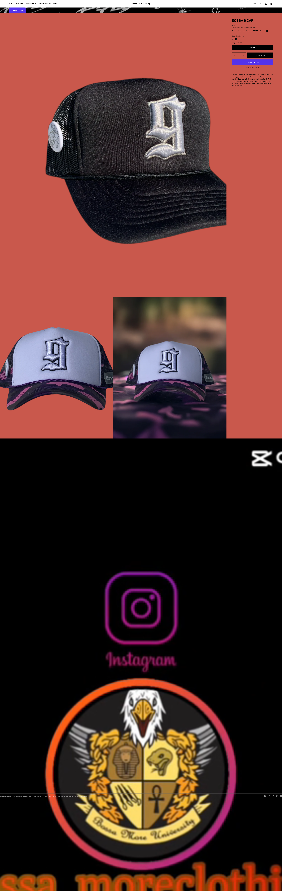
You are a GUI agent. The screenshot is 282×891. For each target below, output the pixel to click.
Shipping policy (69, 796)
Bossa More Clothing (11, 796)
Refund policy (37, 796)
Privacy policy (47, 796)
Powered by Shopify (24, 796)
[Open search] (261, 3)
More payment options (252, 67)
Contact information (81, 796)
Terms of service (58, 796)
